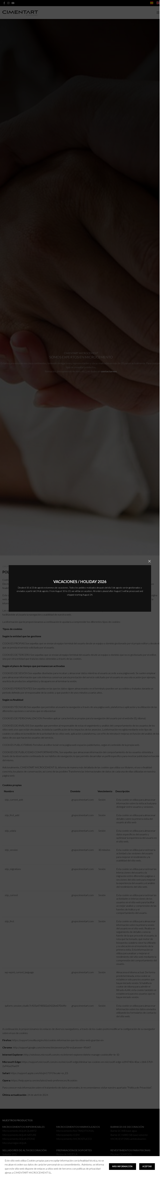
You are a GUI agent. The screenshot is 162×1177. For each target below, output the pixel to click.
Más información (122, 1166)
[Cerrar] (149, 561)
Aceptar (147, 1166)
